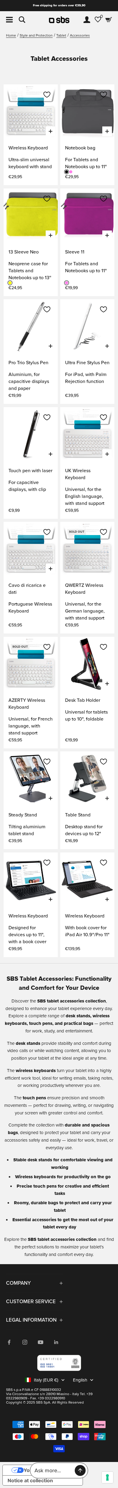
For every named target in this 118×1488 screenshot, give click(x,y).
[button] (47, 95)
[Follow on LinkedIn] (56, 1342)
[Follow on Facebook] (9, 1342)
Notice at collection (30, 1480)
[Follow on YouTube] (41, 1342)
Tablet (61, 35)
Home (11, 35)
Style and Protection (36, 35)
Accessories (80, 35)
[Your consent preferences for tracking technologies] (107, 1477)
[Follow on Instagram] (25, 1342)
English (80, 1380)
